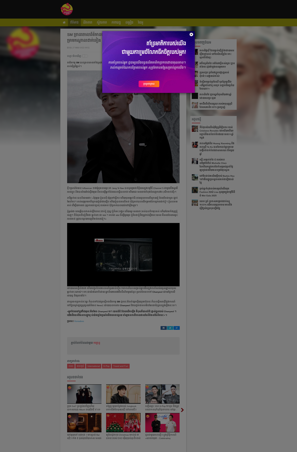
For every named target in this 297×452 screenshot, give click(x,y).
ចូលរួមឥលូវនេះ (149, 84)
